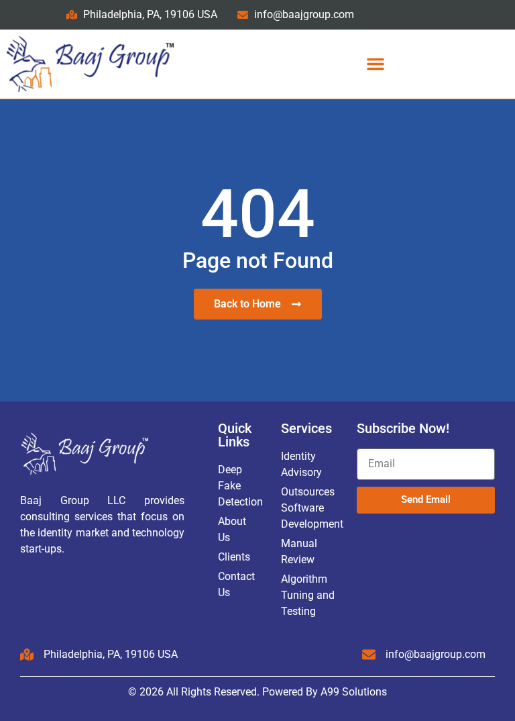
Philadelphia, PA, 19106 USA (111, 654)
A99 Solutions (354, 691)
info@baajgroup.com (435, 654)
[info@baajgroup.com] (369, 654)
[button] (375, 64)
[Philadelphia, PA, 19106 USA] (27, 654)
